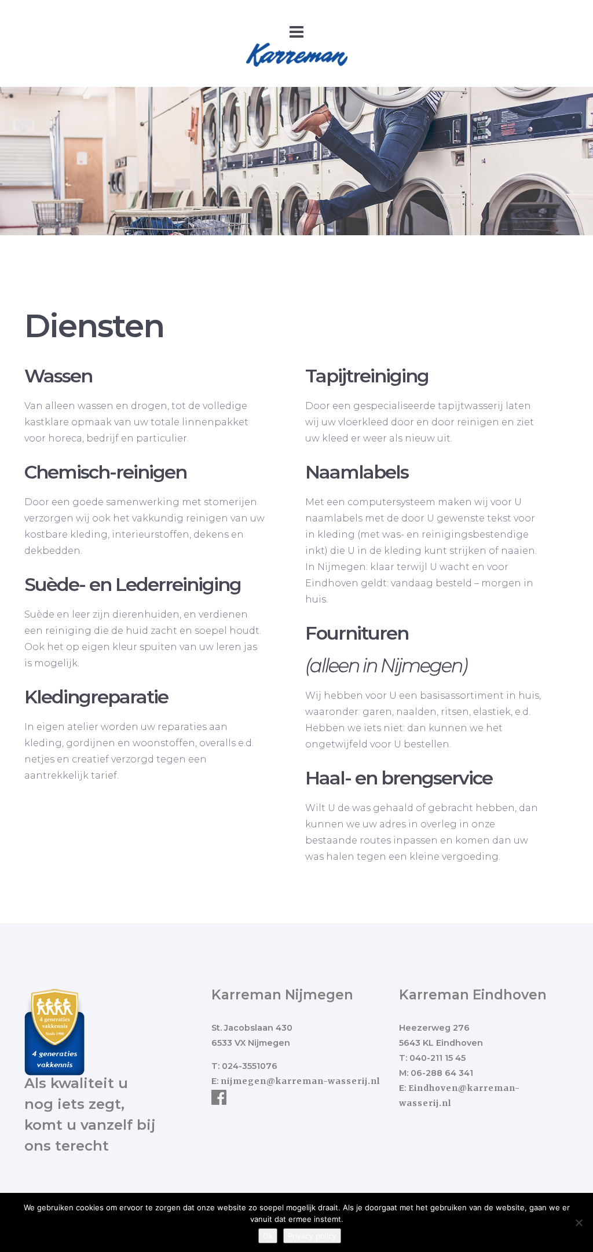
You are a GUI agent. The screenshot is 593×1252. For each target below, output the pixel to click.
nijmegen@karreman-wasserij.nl (300, 1081)
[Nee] (578, 1222)
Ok (268, 1235)
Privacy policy (312, 1235)
